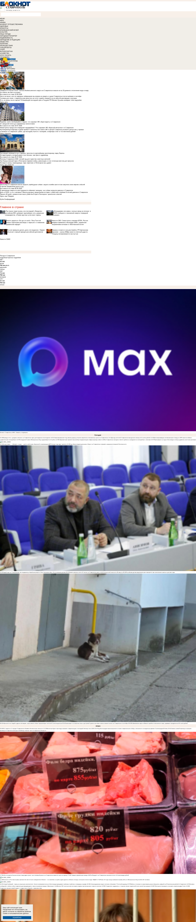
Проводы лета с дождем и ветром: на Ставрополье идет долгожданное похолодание (26, 437)
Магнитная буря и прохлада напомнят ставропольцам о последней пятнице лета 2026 (70, 728)
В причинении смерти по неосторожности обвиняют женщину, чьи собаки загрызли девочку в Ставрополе (36, 190)
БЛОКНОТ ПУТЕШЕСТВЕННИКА (11, 24)
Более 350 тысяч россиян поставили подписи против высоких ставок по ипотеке (79, 886)
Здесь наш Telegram (7, 196)
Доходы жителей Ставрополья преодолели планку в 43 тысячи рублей (130, 437)
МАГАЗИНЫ (11, 69)
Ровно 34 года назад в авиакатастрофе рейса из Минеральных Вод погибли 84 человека (125, 879)
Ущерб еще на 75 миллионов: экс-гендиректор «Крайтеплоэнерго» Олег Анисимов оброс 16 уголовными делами (34, 572)
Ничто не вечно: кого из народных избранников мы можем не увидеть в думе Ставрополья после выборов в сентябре (40, 96)
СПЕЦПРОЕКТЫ (6, 47)
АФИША (3, 22)
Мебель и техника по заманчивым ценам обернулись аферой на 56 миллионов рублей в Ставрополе (158, 884)
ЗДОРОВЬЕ (4, 26)
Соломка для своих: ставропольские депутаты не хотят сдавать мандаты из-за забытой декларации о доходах (38, 98)
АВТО (2, 20)
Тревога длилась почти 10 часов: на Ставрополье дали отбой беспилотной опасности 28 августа (96, 572)
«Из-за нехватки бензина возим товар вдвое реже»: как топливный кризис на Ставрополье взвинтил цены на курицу (35, 875)
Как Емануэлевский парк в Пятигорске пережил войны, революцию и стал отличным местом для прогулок (37, 161)
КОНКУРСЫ (4, 28)
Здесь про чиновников (7, 71)
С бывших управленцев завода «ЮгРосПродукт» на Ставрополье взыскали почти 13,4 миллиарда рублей (100, 875)
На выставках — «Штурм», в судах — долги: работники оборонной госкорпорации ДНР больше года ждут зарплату (35, 444)
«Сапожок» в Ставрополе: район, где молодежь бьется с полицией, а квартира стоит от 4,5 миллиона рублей (37, 131)
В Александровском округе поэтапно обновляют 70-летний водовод (108, 884)
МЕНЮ (2, 18)
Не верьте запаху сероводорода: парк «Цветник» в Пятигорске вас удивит (25, 163)
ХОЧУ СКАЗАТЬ (5, 55)
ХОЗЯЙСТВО (4, 53)
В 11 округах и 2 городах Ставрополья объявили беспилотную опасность (23, 728)
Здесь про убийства (7, 165)
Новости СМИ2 (5, 239)
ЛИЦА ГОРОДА (5, 34)
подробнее (17, 257)
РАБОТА (13, 59)
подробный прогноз (6, 257)
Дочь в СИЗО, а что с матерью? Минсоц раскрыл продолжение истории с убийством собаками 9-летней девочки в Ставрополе (44, 192)
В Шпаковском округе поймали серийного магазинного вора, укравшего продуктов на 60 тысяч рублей (159, 723)
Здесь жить (4, 102)
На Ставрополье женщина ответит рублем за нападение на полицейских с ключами (127, 439)
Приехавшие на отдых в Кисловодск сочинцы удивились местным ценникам (175, 439)
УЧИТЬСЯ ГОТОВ (11, 61)
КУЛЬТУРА (3, 32)
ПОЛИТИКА (4, 44)
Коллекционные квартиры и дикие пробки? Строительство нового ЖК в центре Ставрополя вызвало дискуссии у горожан (42, 129)
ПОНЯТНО (17, 918)
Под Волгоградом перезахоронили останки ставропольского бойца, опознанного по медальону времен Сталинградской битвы (133, 728)
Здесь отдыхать (5, 133)
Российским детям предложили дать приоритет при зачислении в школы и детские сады (150, 572)
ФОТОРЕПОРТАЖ (6, 51)
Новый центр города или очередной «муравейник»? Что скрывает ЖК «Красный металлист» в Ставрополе (37, 128)
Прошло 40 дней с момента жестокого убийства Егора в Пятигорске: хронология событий (31, 194)
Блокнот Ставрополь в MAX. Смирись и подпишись (14, 432)
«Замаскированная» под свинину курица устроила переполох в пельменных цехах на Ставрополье (81, 437)
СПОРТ (2, 49)
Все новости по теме (7, 94)
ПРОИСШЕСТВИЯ (6, 45)
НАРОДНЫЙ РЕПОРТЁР (8, 36)
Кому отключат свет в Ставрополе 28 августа (33, 730)
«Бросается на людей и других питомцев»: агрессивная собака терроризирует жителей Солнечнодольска (32, 723)
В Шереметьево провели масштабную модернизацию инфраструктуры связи (80, 439)
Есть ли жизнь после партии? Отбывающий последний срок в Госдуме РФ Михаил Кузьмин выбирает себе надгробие (41, 100)
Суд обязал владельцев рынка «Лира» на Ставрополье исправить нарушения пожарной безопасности (98, 444)
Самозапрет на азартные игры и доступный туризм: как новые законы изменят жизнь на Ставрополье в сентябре (96, 723)
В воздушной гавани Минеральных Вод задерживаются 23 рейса (37, 439)
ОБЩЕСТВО (4, 42)
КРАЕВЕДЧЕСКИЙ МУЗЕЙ (9, 30)
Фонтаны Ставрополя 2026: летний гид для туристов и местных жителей (25, 159)
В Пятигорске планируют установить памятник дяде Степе (170, 886)
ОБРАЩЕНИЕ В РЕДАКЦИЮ (10, 40)
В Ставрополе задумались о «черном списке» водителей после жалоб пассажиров (128, 886)
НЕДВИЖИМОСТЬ (6, 38)
